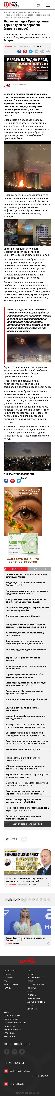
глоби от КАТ (10, 1026)
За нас (6, 1012)
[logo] (11, 5)
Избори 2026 (9, 1037)
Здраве (31, 974)
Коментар (32, 988)
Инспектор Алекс (36, 978)
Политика (8, 978)
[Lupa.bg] (7, 86)
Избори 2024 (9, 1033)
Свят (29, 12)
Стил (30, 992)
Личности (32, 1009)
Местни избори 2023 (13, 1030)
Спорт (6, 981)
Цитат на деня (34, 998)
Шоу (29, 971)
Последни (16, 569)
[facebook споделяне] (19, 51)
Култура (7, 988)
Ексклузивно (19, 12)
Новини (36, 12)
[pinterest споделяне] (25, 51)
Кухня (30, 981)
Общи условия (11, 1019)
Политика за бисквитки (15, 1023)
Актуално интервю (36, 1002)
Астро (30, 1005)
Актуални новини (36, 985)
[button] (6, 899)
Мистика (32, 995)
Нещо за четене (11, 985)
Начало (7, 12)
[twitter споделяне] (31, 51)
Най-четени (39, 569)
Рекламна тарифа (12, 1016)
